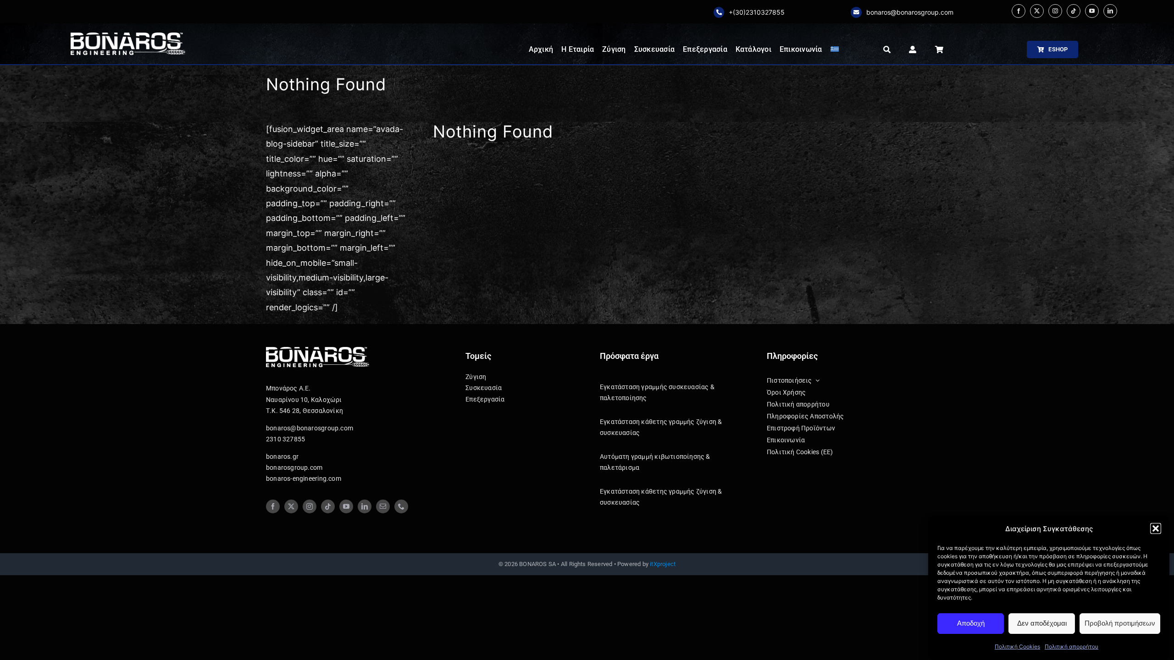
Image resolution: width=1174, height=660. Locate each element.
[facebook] (1018, 11)
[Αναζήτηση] (887, 49)
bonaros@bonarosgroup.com (909, 12)
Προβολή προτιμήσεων (1120, 623)
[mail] (383, 506)
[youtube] (1092, 11)
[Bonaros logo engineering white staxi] (128, 36)
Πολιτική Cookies (1017, 646)
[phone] (401, 506)
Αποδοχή (971, 623)
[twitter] (1037, 11)
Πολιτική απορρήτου (1071, 646)
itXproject (663, 564)
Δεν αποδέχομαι (1042, 623)
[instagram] (1055, 11)
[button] (1155, 528)
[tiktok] (1073, 11)
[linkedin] (1110, 11)
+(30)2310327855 (757, 12)
